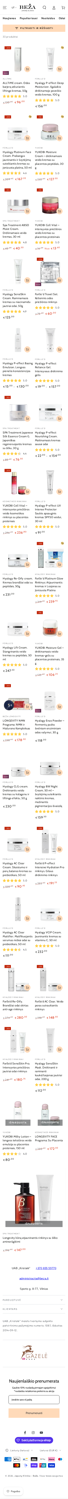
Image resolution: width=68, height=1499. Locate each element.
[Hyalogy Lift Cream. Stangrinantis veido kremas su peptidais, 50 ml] (18, 624)
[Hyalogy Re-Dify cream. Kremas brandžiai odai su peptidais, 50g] (18, 555)
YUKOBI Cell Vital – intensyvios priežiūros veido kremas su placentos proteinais (48, 231)
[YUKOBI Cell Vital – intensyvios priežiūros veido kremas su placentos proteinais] (50, 202)
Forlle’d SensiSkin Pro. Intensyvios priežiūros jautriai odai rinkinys (16, 1067)
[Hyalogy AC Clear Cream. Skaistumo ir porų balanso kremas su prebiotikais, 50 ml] (18, 840)
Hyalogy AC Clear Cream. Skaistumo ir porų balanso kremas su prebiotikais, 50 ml (17, 869)
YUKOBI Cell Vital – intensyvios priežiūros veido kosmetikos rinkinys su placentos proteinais (16, 513)
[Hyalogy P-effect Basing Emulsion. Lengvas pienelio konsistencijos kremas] (18, 340)
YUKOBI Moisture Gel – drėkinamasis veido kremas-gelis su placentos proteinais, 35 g (49, 655)
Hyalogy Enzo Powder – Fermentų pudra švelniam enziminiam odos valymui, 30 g (50, 726)
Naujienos (9, 18)
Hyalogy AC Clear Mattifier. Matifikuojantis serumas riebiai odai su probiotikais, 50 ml (18, 938)
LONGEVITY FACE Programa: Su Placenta (49, 1138)
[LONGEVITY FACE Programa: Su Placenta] (50, 1113)
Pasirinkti (59, 211)
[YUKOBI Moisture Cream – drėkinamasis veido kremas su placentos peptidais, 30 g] (50, 129)
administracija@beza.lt (34, 1278)
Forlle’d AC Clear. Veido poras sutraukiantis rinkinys (49, 1005)
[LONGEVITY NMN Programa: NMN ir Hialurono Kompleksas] (18, 697)
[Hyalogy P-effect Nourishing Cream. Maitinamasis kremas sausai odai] (50, 409)
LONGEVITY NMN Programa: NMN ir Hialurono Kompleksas (16, 724)
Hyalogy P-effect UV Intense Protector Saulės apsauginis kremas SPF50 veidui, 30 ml (48, 513)
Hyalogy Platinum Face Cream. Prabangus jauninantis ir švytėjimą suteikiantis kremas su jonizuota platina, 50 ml (17, 159)
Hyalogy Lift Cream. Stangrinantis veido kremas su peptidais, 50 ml (17, 653)
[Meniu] (4, 8)
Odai (62, 18)
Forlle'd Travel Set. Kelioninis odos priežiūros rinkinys (46, 298)
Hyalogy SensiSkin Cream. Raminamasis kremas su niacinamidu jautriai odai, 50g (17, 300)
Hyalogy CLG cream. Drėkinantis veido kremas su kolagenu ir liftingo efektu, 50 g (16, 792)
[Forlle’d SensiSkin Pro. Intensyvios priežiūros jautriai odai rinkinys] (18, 1040)
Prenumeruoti (34, 1413)
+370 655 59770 (46, 1268)
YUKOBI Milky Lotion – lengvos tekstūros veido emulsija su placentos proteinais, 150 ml (17, 1142)
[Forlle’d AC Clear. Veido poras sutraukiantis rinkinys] (50, 978)
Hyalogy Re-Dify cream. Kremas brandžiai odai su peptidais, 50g (18, 582)
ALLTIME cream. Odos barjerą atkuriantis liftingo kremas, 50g (16, 86)
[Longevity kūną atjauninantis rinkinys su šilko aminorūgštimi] (34, 1198)
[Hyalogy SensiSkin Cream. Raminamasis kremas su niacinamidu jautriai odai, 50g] (18, 271)
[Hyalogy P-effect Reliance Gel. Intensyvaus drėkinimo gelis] (50, 340)
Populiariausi (29, 18)
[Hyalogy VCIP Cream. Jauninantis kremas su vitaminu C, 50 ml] (50, 909)
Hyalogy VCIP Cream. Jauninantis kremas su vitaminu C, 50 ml (48, 936)
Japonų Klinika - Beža (26, 1475)
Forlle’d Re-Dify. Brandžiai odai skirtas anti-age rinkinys (15, 1005)
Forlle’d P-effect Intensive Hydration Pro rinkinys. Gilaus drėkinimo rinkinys (49, 869)
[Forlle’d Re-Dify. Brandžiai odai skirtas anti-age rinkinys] (18, 978)
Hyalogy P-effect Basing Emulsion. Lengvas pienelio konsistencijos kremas (18, 369)
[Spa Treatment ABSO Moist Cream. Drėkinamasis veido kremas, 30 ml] (18, 202)
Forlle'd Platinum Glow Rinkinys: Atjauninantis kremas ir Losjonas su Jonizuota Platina (49, 584)
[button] (44, 8)
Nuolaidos (48, 18)
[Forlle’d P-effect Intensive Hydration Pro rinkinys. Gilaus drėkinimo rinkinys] (50, 840)
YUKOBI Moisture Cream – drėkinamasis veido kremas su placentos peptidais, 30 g (49, 159)
